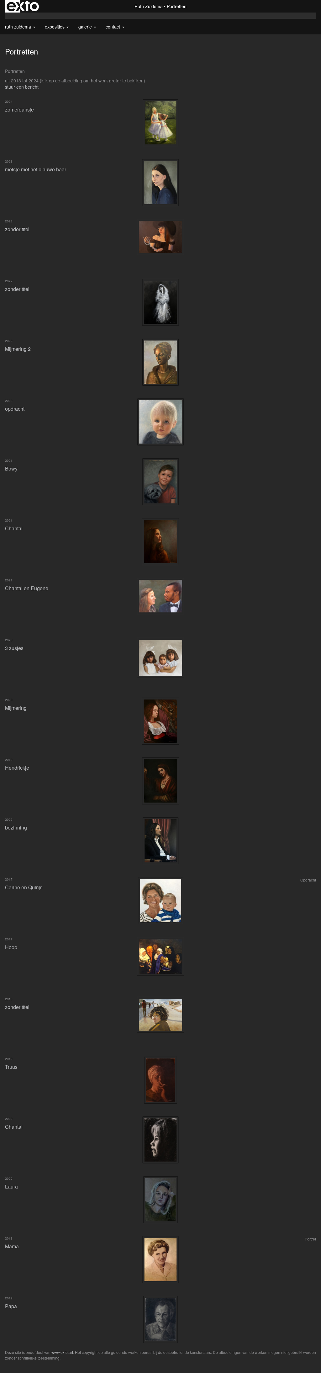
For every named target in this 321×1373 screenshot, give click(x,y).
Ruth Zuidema (148, 6)
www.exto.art (62, 1352)
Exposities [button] (55, 26)
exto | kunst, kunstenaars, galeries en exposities (22, 6)
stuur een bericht (22, 87)
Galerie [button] (85, 26)
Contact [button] (113, 26)
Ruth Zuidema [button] (18, 26)
